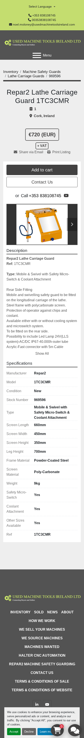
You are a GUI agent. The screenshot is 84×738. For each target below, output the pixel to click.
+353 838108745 (44, 15)
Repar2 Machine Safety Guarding (42, 664)
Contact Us (42, 182)
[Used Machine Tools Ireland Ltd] (42, 597)
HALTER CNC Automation (42, 655)
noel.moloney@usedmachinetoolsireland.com (44, 24)
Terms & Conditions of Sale (42, 681)
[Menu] (37, 55)
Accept (13, 731)
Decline (29, 731)
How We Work (42, 621)
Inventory (20, 612)
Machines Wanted (42, 647)
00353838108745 (44, 20)
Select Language (40, 6)
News (52, 612)
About (67, 612)
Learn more (47, 731)
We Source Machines (42, 638)
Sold (39, 612)
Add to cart (42, 170)
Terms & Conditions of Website (42, 690)
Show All (42, 353)
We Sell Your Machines (42, 629)
